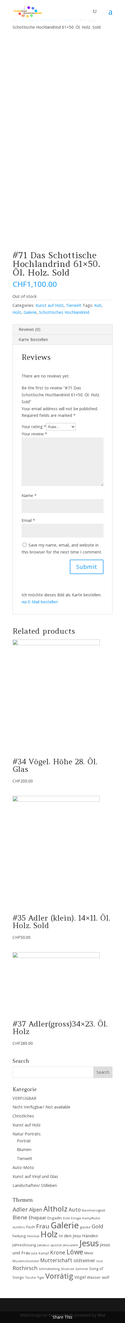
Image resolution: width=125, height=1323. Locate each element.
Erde (66, 1218)
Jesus (89, 1243)
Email (28, 520)
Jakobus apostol (49, 1245)
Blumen (24, 1149)
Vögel (80, 1277)
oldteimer (84, 1260)
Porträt (24, 1141)
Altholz (55, 1209)
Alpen (35, 1209)
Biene (19, 1217)
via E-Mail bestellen (40, 601)
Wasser (94, 1277)
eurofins (18, 1227)
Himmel (33, 1236)
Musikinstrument (25, 1261)
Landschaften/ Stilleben (34, 1185)
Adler (20, 1209)
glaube (85, 1227)
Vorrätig (59, 1276)
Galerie (30, 312)
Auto (75, 1209)
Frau (42, 1226)
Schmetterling (49, 1269)
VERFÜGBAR (24, 1098)
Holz (16, 312)
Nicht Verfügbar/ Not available (41, 1107)
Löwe (75, 1251)
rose (99, 1261)
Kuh (97, 305)
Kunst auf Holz (49, 305)
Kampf (44, 1253)
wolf (105, 1277)
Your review (34, 434)
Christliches (23, 1116)
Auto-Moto (23, 1167)
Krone (57, 1252)
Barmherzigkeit (93, 1210)
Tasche (30, 1278)
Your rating (34, 426)
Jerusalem (70, 1245)
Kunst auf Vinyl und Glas (35, 1176)
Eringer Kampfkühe (85, 1218)
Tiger (40, 1278)
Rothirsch (25, 1268)
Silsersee (67, 1269)
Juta (34, 1253)
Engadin (54, 1218)
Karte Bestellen (33, 339)
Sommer (81, 1269)
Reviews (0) (29, 329)
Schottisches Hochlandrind (64, 312)
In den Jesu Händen (78, 1235)
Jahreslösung (24, 1244)
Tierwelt (73, 305)
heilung (19, 1235)
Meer (89, 1253)
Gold (97, 1226)
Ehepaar (37, 1217)
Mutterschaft (56, 1260)
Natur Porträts (26, 1134)
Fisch (30, 1226)
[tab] (62, 330)
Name (29, 495)
